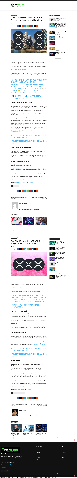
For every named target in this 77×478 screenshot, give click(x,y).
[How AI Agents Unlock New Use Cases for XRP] (52, 19)
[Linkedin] (32, 26)
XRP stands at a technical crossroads (21, 168)
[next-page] (13, 230)
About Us (64, 450)
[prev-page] (11, 230)
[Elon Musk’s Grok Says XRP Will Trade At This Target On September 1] (52, 48)
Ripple (38, 459)
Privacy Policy (64, 459)
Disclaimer (64, 457)
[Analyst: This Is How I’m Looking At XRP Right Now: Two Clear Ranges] (52, 32)
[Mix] (37, 26)
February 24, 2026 (18, 98)
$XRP (45, 80)
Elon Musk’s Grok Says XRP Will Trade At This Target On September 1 (60, 48)
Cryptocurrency (15, 13)
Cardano (38, 454)
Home (11, 13)
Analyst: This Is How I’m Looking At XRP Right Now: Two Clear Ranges (60, 32)
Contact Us (64, 452)
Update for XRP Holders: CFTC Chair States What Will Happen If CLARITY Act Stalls (16, 226)
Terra (39, 457)
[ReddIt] (23, 26)
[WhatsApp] (28, 26)
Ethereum (38, 452)
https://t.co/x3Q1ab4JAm (31, 90)
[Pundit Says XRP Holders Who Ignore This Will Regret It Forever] (52, 38)
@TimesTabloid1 (21, 138)
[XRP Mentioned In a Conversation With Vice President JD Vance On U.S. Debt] (41, 221)
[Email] (35, 26)
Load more (57, 57)
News (16, 15)
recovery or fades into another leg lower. (18, 69)
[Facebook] (18, 26)
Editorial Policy (64, 454)
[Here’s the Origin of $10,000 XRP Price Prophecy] (29, 221)
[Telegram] (25, 26)
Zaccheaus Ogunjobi (16, 23)
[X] (20, 26)
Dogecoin (38, 462)
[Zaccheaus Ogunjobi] (11, 23)
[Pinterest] (30, 26)
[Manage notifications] (74, 476)
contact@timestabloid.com (9, 464)
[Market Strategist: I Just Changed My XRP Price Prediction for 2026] (52, 43)
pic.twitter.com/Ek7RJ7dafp (23, 93)
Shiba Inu (38, 450)
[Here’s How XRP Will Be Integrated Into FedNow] (52, 54)
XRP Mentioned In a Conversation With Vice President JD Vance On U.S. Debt (41, 226)
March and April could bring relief (35, 149)
